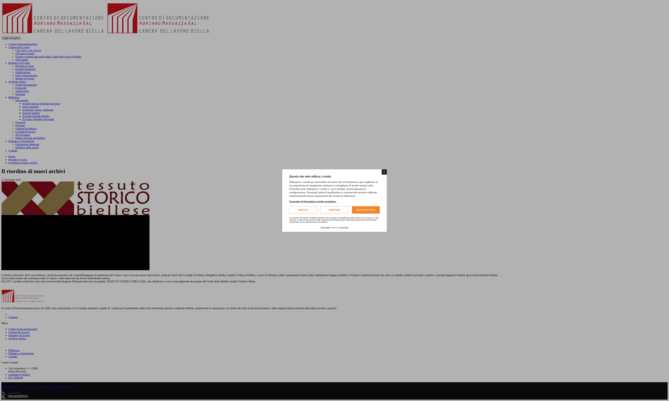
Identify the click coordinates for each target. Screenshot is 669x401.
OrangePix (344, 227)
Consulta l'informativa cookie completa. (312, 201)
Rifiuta (303, 209)
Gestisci (334, 209)
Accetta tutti (365, 209)
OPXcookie (325, 227)
